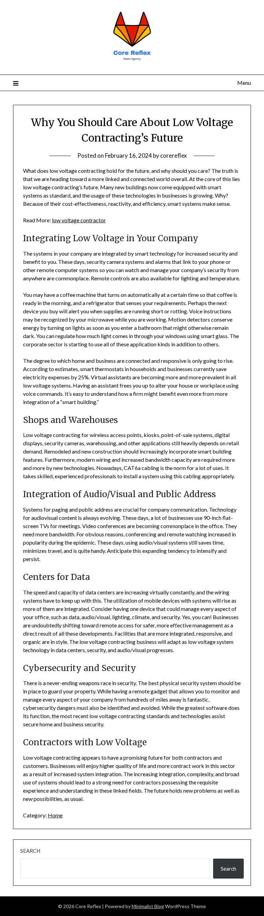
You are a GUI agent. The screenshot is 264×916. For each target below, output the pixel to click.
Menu (244, 82)
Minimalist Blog (148, 906)
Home (55, 815)
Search (30, 851)
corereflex (173, 155)
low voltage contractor (79, 220)
